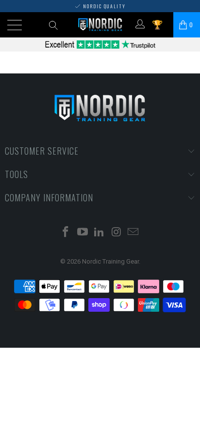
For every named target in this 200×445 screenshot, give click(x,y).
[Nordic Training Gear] (100, 24)
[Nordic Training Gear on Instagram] (116, 233)
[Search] (53, 24)
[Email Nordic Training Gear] (133, 233)
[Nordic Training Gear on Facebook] (66, 233)
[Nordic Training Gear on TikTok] (99, 233)
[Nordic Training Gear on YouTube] (82, 233)
